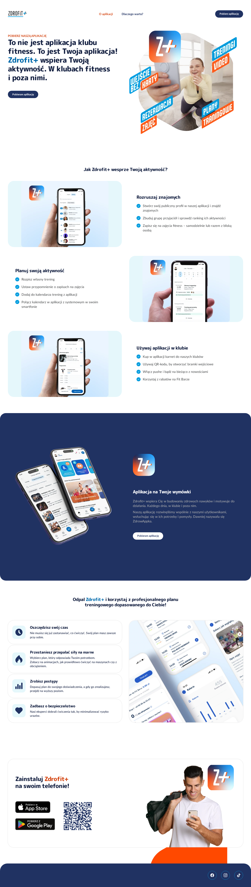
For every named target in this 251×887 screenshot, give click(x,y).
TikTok (238, 875)
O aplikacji (106, 14)
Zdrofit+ (17, 14)
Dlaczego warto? (132, 14)
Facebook (212, 875)
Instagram (225, 875)
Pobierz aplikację (229, 13)
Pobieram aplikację (23, 94)
